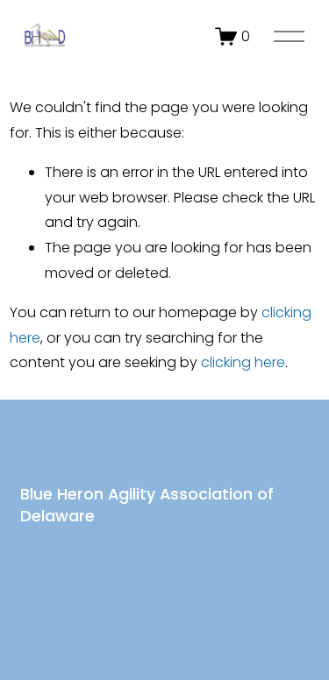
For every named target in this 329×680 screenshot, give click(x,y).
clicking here (243, 362)
